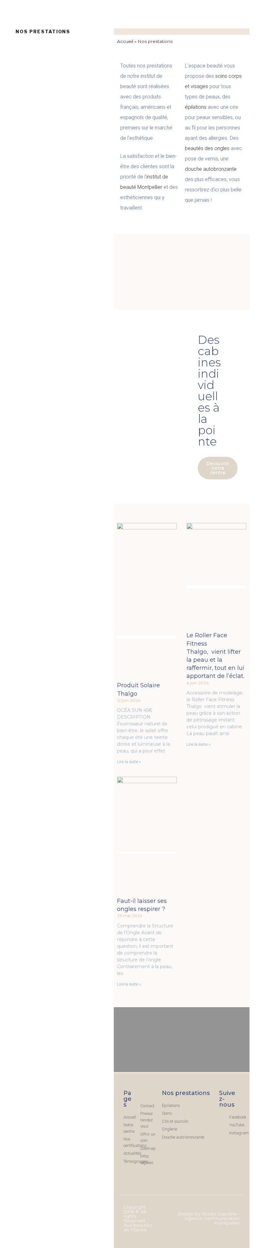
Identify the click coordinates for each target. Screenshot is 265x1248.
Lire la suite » (129, 761)
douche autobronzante (211, 169)
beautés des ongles (207, 148)
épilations (196, 107)
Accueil (125, 41)
